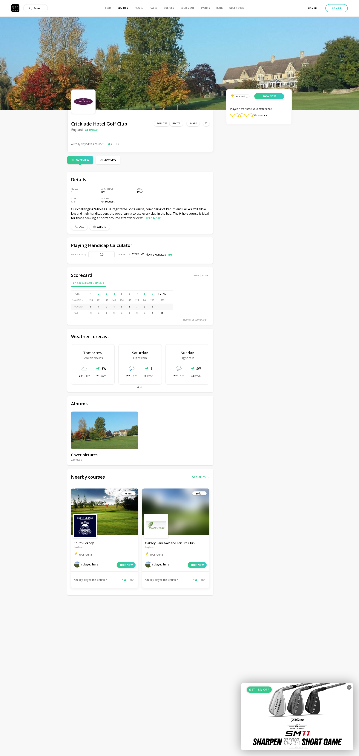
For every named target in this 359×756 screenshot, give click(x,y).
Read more (153, 218)
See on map (91, 130)
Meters (205, 275)
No (117, 144)
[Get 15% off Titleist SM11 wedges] (297, 716)
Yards (195, 275)
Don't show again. (298, 747)
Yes (110, 144)
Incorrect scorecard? (195, 320)
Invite (176, 123)
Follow (162, 123)
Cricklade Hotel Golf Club (88, 283)
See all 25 (199, 477)
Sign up (336, 8)
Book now (126, 565)
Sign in (312, 8)
